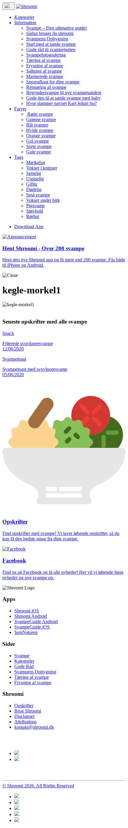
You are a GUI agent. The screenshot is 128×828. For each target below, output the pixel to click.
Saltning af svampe (44, 71)
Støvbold (34, 211)
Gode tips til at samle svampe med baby (63, 97)
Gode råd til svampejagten (50, 49)
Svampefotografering (46, 54)
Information (25, 22)
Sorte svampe (38, 146)
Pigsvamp (35, 205)
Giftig (31, 184)
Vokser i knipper (41, 167)
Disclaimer (24, 716)
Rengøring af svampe (46, 87)
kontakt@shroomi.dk (34, 727)
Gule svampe (38, 151)
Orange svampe (41, 135)
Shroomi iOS (26, 610)
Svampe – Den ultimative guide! (56, 28)
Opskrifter (23, 705)
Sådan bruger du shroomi (50, 33)
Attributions (25, 721)
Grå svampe (37, 141)
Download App (28, 226)
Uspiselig (35, 178)
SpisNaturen (26, 632)
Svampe (21, 655)
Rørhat (32, 216)
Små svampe (38, 194)
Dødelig (33, 189)
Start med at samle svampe (51, 44)
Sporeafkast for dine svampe (52, 81)
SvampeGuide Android (36, 621)
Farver (20, 108)
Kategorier (24, 17)
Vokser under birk (43, 200)
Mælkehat (35, 162)
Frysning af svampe (44, 65)
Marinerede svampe (44, 76)
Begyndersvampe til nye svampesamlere (64, 92)
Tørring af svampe (43, 60)
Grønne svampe (41, 119)
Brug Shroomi (27, 710)
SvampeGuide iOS (32, 626)
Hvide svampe (39, 130)
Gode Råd (24, 666)
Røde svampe (39, 114)
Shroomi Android (30, 616)
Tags (18, 157)
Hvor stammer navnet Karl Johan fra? (61, 103)
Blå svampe (37, 124)
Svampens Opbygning (47, 38)
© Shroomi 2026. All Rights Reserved (38, 785)
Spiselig (33, 173)
